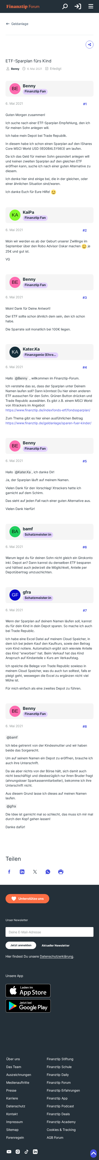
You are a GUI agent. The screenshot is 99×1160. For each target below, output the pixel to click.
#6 (85, 547)
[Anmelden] (77, 6)
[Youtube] (9, 1151)
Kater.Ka (24, 472)
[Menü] (90, 6)
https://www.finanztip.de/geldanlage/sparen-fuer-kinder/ (48, 423)
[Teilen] (89, 45)
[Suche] (65, 6)
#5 (85, 461)
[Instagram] (17, 1151)
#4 (85, 367)
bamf (13, 737)
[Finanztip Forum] (23, 6)
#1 (85, 104)
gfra (13, 806)
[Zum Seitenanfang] (93, 1153)
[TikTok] (26, 1151)
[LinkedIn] (35, 1151)
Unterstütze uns (31, 899)
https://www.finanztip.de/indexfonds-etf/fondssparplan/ (48, 410)
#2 (85, 230)
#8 (85, 726)
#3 (85, 297)
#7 (85, 610)
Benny (15, 68)
